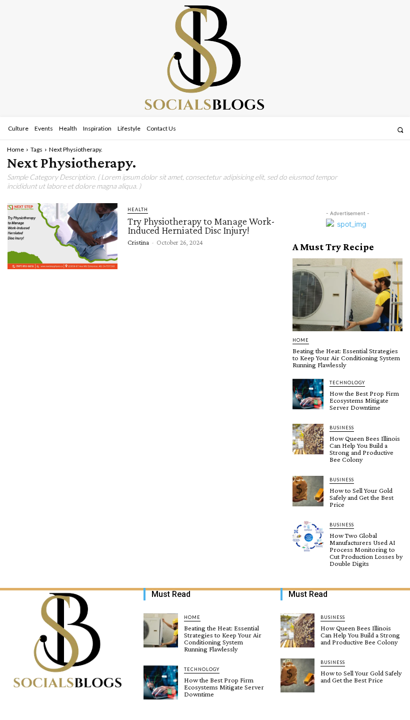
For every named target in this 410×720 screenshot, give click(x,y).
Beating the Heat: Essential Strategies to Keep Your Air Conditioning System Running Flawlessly (346, 358)
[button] (400, 130)
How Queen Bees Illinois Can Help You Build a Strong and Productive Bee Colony (365, 448)
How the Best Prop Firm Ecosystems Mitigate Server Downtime (364, 400)
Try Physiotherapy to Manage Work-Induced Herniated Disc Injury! (201, 226)
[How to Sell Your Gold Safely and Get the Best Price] (308, 491)
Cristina (138, 242)
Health (138, 209)
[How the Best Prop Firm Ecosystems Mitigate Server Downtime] (308, 394)
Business (342, 427)
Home (15, 149)
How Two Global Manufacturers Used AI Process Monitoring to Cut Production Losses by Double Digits (366, 549)
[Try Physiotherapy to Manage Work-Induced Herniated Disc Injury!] (63, 236)
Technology (347, 382)
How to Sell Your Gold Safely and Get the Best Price (362, 497)
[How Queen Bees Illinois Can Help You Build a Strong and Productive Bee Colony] (308, 439)
